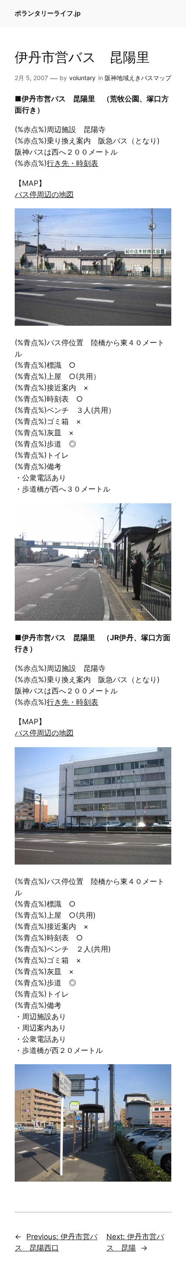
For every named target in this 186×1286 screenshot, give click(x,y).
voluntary (82, 77)
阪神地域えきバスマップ (138, 77)
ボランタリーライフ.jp (47, 13)
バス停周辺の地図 (44, 194)
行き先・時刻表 (72, 163)
